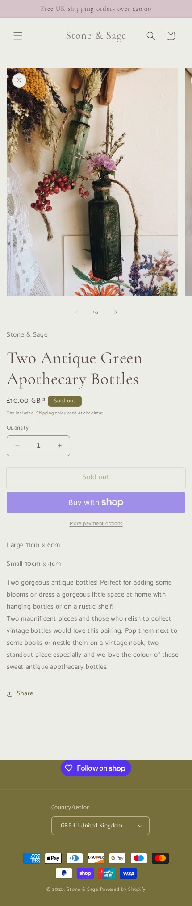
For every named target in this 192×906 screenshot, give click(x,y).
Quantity (18, 428)
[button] (18, 36)
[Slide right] (115, 312)
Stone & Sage (83, 889)
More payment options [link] (96, 524)
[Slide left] (76, 312)
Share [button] (25, 694)
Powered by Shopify (123, 889)
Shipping (45, 413)
